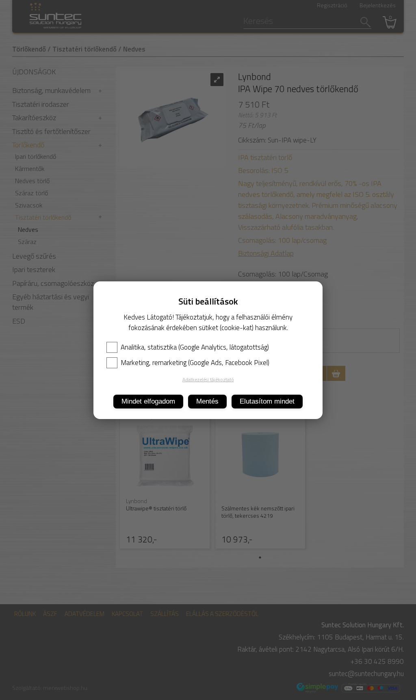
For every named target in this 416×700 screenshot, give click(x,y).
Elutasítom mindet (267, 401)
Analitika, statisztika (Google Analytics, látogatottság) (195, 347)
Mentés (207, 401)
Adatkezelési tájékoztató (208, 379)
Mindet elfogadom (148, 401)
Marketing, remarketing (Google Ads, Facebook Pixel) (195, 362)
